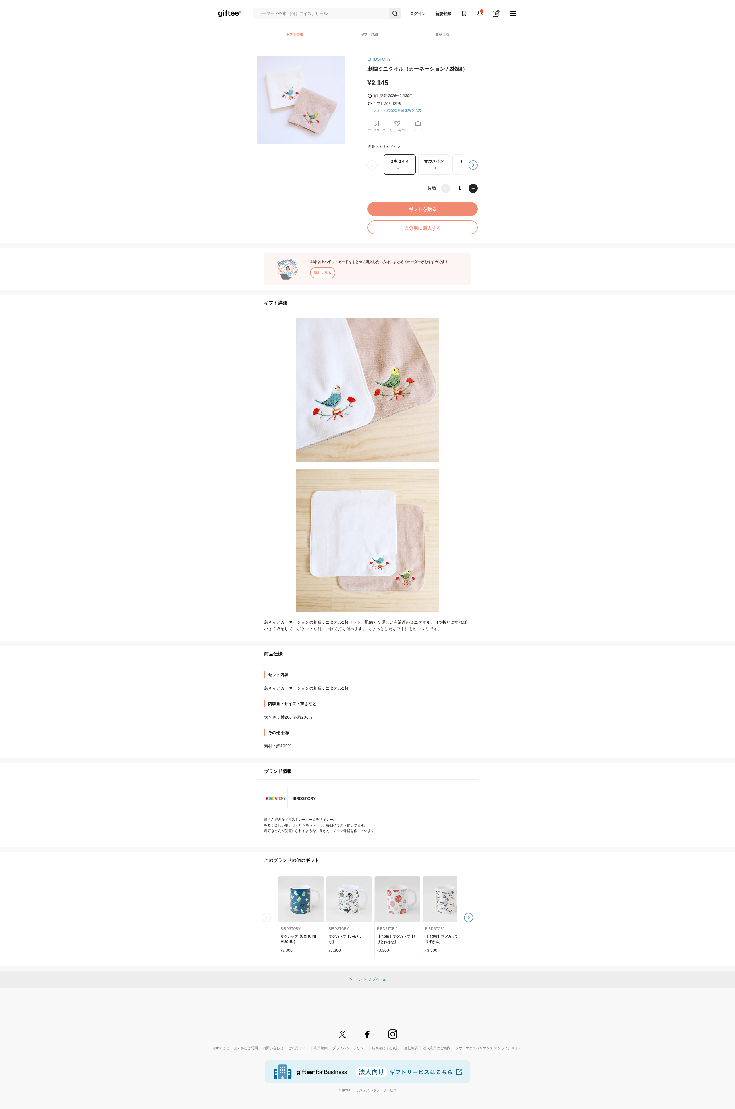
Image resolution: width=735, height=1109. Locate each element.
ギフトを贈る (422, 209)
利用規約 (321, 1048)
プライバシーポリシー (349, 1048)
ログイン (418, 13)
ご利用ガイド (298, 1048)
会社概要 (411, 1048)
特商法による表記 (385, 1048)
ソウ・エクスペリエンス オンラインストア (488, 1048)
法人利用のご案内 (436, 1048)
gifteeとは (221, 1048)
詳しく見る (322, 273)
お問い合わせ (273, 1048)
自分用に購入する (422, 228)
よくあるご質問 (246, 1048)
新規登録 (443, 13)
